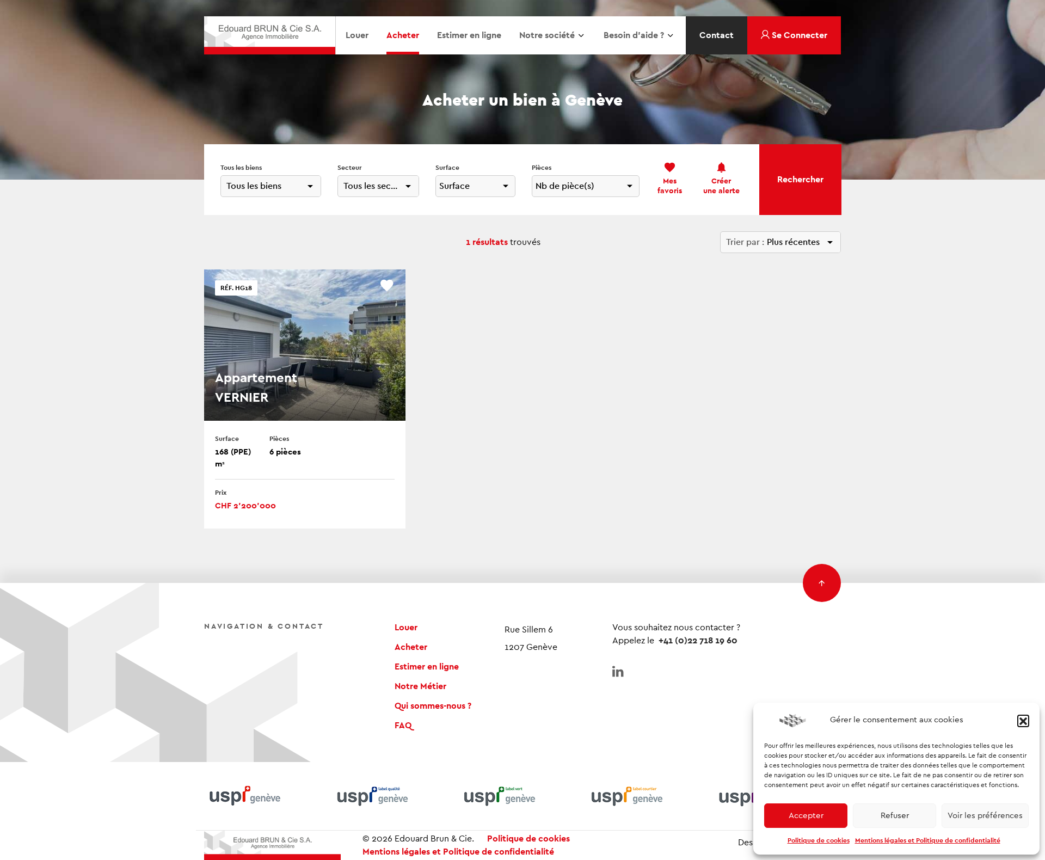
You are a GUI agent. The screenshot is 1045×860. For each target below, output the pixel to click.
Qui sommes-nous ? (433, 706)
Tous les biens (241, 167)
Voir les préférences (985, 816)
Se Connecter (798, 35)
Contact (716, 35)
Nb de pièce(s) (565, 186)
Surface (447, 167)
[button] (1023, 720)
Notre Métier (420, 686)
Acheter (402, 35)
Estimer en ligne (469, 35)
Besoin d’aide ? (634, 35)
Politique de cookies (819, 840)
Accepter (806, 816)
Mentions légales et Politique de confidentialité (927, 840)
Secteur (349, 167)
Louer (357, 35)
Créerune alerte (721, 186)
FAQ (403, 725)
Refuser (895, 816)
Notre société (547, 35)
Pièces (541, 167)
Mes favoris (669, 186)
